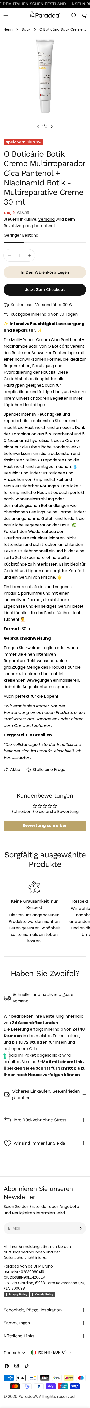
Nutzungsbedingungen (24, 1252)
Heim (8, 29)
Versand (46, 219)
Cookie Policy (44, 1294)
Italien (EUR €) (52, 1352)
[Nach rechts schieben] (52, 127)
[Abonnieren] (80, 1228)
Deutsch (12, 1353)
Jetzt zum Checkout (45, 289)
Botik (26, 29)
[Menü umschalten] (6, 15)
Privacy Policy (18, 1294)
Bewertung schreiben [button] (45, 825)
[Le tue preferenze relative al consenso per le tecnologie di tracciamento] (5, 1056)
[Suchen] (74, 15)
